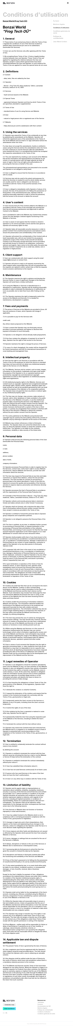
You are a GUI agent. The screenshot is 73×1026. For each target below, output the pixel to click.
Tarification (41, 1002)
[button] (68, 3)
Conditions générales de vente (46, 1013)
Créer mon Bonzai (9, 1008)
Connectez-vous (9, 1004)
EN (4, 1013)
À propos (56, 21)
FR (6, 1013)
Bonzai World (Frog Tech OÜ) (15, 21)
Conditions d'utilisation (44, 1012)
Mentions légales (59, 24)
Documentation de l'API (44, 1006)
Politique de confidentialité (45, 1010)
